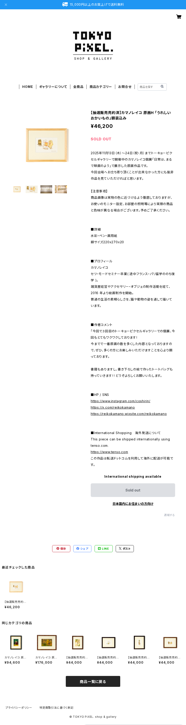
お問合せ (124, 87)
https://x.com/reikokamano (113, 407)
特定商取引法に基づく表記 (56, 707)
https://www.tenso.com (109, 452)
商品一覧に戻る (93, 681)
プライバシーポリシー (18, 707)
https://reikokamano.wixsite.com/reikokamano (129, 414)
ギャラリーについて (53, 87)
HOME (27, 87)
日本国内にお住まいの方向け (133, 504)
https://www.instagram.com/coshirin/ (120, 401)
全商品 (78, 87)
